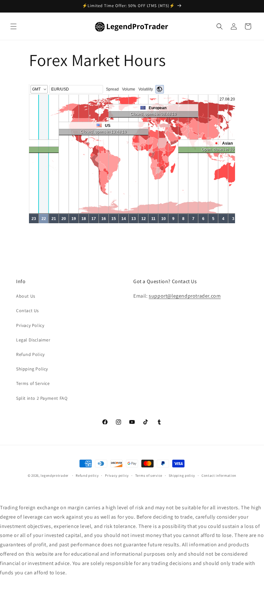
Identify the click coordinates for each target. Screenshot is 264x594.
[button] (13, 26)
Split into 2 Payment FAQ (41, 398)
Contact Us (27, 310)
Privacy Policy (30, 325)
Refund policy (87, 475)
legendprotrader (55, 475)
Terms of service (148, 475)
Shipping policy (182, 475)
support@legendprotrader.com (185, 295)
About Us (25, 296)
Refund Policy (30, 354)
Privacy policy (117, 475)
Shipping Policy (32, 369)
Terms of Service (33, 383)
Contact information (219, 475)
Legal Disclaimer (33, 340)
